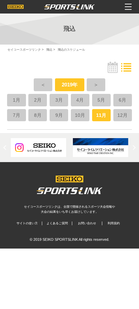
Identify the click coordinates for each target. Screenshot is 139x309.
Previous (5, 147)
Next (133, 147)
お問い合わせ (87, 223)
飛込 (49, 49)
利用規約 (114, 223)
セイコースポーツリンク (24, 49)
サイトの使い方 (27, 223)
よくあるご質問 (57, 223)
